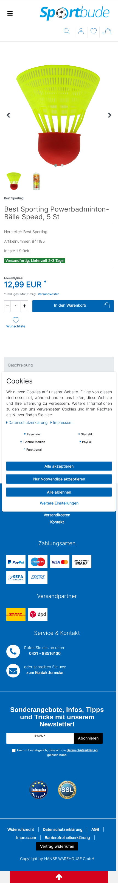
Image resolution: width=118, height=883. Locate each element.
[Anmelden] (81, 33)
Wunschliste (15, 326)
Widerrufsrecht (20, 829)
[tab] (59, 365)
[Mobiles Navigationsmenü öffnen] (10, 13)
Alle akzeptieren (59, 465)
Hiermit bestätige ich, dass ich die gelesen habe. (57, 752)
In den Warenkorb (70, 305)
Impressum (26, 837)
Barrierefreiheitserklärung (67, 837)
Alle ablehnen (59, 491)
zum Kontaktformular (45, 672)
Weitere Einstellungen (59, 503)
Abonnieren (88, 738)
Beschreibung (20, 365)
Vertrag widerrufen (57, 846)
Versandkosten (57, 514)
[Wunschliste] (94, 32)
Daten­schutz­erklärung (29, 422)
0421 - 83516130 (45, 653)
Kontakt (57, 522)
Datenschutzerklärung (63, 829)
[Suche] (68, 31)
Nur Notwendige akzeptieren (59, 479)
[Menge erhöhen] (24, 306)
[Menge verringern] (7, 306)
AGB (95, 829)
